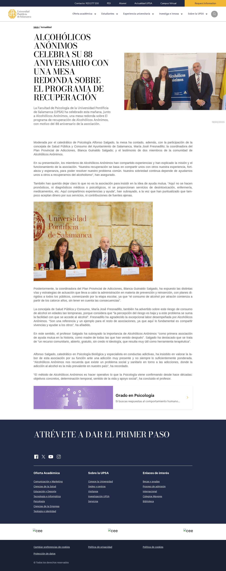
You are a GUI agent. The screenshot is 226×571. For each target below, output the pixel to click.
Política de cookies (153, 547)
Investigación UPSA (98, 496)
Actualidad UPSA (143, 3)
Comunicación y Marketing (48, 482)
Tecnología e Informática (47, 496)
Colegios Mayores (152, 496)
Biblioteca (148, 501)
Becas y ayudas (151, 482)
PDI (109, 3)
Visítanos (93, 491)
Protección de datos (44, 554)
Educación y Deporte (45, 491)
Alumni (122, 3)
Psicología (39, 501)
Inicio (36, 27)
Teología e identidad (45, 511)
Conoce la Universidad (100, 482)
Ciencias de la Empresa (46, 506)
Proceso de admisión (154, 486)
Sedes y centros (97, 486)
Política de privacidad (100, 547)
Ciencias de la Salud (45, 486)
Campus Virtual (168, 3)
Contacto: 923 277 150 (87, 3)
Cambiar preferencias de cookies (52, 547)
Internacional (150, 491)
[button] (214, 14)
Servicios (93, 501)
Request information (205, 3)
